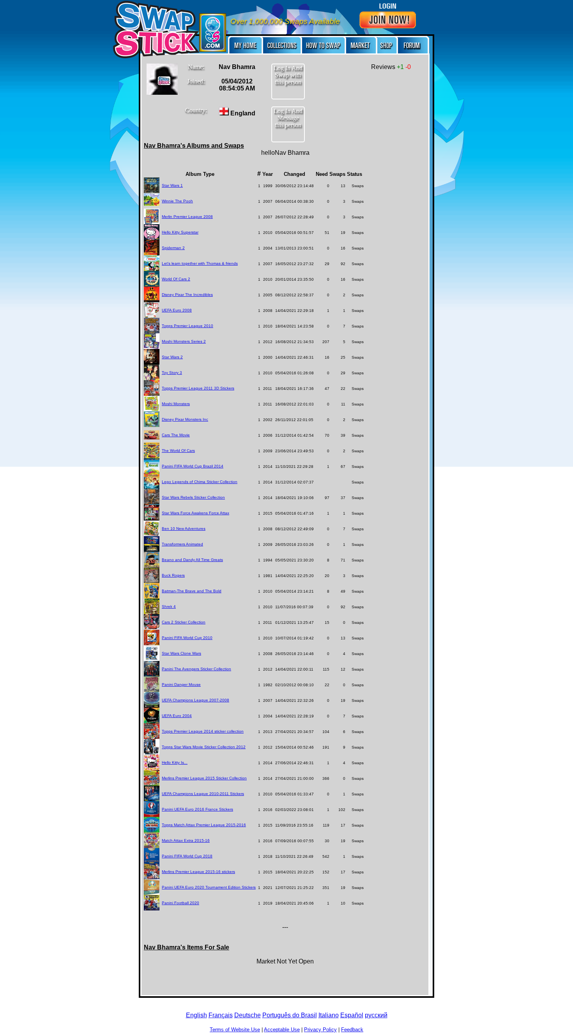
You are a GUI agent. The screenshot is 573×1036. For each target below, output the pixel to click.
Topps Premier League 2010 (187, 326)
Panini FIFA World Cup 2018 (187, 856)
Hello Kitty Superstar (180, 232)
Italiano (328, 1015)
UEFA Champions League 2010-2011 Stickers (203, 794)
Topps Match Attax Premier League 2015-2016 (204, 825)
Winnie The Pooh (177, 201)
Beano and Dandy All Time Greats (192, 560)
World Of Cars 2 (176, 279)
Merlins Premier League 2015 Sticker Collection (204, 778)
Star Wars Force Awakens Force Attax (195, 513)
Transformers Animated (182, 544)
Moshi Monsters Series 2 (184, 341)
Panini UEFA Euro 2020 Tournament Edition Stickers (209, 887)
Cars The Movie (176, 435)
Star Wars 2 (172, 357)
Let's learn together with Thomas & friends (200, 263)
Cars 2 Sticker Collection (183, 622)
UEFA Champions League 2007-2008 (195, 700)
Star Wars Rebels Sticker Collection (193, 497)
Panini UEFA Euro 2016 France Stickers (197, 809)
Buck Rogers (173, 575)
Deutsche (247, 1015)
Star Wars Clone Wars (181, 653)
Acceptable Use (282, 1029)
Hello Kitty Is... (174, 762)
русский (376, 1015)
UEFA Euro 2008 (177, 310)
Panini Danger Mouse (181, 684)
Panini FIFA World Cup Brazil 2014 (192, 466)
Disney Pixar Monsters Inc (185, 419)
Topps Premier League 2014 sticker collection (203, 731)
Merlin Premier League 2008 (187, 216)
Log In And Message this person (288, 118)
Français (221, 1015)
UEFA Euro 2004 (177, 716)
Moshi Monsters (176, 404)
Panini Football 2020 (180, 903)
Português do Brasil (289, 1015)
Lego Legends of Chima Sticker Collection (199, 482)
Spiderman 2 (173, 248)
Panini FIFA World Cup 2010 (187, 638)
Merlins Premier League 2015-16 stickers (198, 872)
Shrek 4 (169, 606)
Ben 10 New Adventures (183, 528)
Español (351, 1015)
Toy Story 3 (172, 372)
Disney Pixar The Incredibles (187, 294)
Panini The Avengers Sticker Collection (196, 669)
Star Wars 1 (172, 185)
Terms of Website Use (235, 1029)
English (196, 1015)
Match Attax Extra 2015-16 (186, 840)
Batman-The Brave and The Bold (191, 591)
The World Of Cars (178, 450)
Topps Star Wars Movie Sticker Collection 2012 (204, 747)
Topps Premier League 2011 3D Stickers (198, 388)
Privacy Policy (320, 1029)
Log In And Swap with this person (288, 75)
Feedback (352, 1029)
